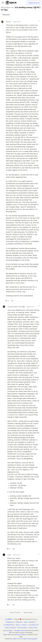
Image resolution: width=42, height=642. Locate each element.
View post (6, 15)
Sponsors (32, 622)
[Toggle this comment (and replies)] (2, 25)
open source (21, 630)
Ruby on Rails (20, 634)
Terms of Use (33, 627)
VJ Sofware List (33, 625)
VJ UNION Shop (9, 625)
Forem (10, 630)
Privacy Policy (22, 627)
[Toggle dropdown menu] (38, 20)
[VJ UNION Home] (11, 3)
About (18, 625)
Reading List (10, 622)
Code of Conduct (15, 612)
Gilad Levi (16, 638)
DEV (10, 632)
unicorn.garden (32, 638)
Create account (34, 3)
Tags (25, 622)
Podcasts (19, 622)
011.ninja (23, 638)
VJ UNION (8, 619)
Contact (24, 625)
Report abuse (28, 612)
